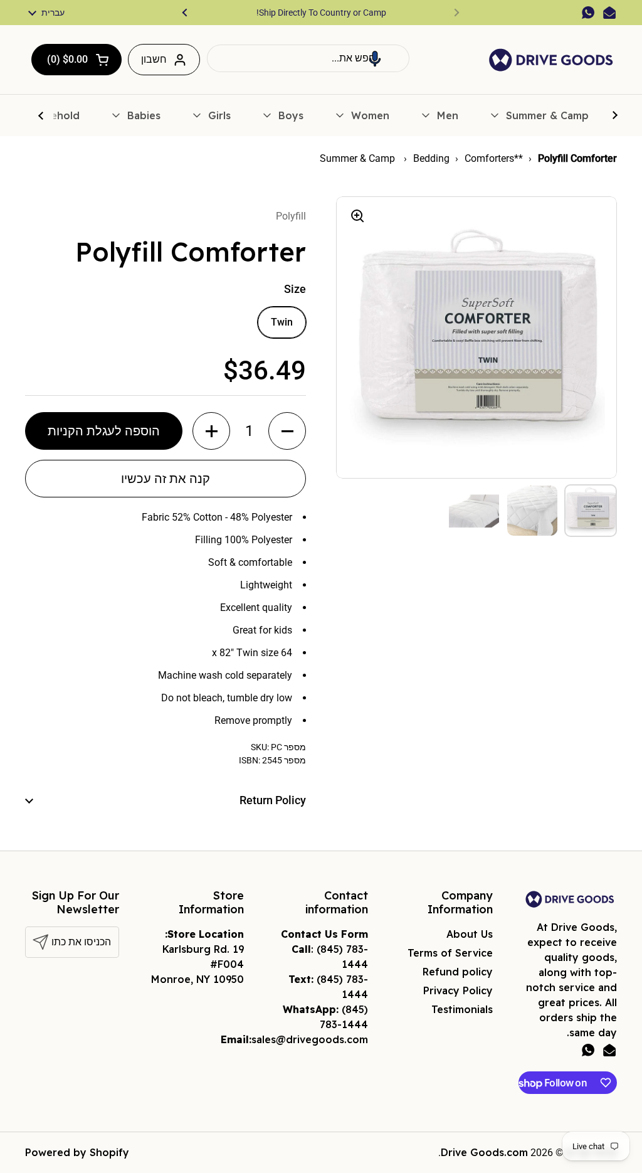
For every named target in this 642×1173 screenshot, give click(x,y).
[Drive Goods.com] (551, 60)
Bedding (431, 158)
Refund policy (458, 971)
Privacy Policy (458, 990)
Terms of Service (450, 953)
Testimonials (462, 1009)
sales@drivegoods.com (309, 1039)
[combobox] (308, 58)
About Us (469, 934)
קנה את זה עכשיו (165, 478)
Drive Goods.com (484, 1152)
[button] (375, 58)
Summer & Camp (358, 158)
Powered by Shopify (77, 1152)
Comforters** (494, 158)
